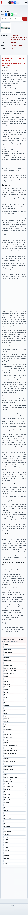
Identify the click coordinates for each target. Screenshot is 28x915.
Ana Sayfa (2, 8)
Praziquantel (23, 39)
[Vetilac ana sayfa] (1, 2)
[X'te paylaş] (9, 14)
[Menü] (26, 2)
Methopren (14, 39)
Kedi (11, 49)
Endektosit (13, 42)
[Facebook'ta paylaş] (6, 14)
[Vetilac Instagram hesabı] (12, 2)
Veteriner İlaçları (11, 8)
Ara (25, 19)
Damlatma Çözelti (16, 45)
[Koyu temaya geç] (18, 2)
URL (15, 14)
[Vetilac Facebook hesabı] (15, 2)
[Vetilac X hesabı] (9, 2)
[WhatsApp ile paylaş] (12, 14)
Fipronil (23, 37)
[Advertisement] (12, 295)
